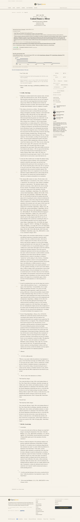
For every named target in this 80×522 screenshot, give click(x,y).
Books (35, 7)
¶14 (19, 355)
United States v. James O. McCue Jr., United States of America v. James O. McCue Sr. (49, 34)
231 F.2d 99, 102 (40, 222)
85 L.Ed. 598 (28, 300)
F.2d (22, 12)
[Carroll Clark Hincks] (54, 115)
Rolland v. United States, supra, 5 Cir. (30, 230)
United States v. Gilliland (30, 45)
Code (14, 7)
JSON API (57, 504)
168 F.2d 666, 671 (26, 211)
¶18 (19, 429)
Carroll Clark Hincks (60, 114)
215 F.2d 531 (43, 314)
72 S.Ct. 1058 (26, 210)
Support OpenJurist (63, 507)
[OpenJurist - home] (40, 4)
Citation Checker (39, 514)
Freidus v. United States (36, 194)
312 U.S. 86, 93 (42, 299)
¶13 (19, 351)
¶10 (19, 235)
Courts (18, 7)
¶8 (19, 158)
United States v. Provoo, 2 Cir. (33, 314)
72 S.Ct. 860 (32, 229)
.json (18, 489)
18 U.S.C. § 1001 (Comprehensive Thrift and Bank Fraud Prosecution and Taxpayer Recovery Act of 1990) (35, 43)
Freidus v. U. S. (42, 433)
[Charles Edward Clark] (54, 112)
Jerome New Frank (59, 117)
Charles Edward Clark (60, 111)
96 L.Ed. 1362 (32, 210)
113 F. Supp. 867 (34, 225)
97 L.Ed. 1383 (26, 194)
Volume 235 (19, 12)
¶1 (19, 73)
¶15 (19, 375)
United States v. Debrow (21, 45)
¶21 (19, 480)
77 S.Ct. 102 (25, 73)
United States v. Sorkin (31, 34)
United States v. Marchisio (57, 55)
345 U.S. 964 (41, 192)
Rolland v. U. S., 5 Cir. (25, 433)
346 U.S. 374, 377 (35, 215)
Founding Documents (40, 511)
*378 (16, 286)
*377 (16, 172)
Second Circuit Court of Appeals (40, 21)
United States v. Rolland (33, 192)
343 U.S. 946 (26, 229)
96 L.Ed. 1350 (39, 229)
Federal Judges (39, 505)
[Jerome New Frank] (54, 118)
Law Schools (38, 508)
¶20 (19, 472)
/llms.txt (56, 502)
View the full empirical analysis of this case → (20, 69)
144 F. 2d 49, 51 (42, 213)
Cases (9, 7)
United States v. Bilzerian (44, 55)
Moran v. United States (39, 208)
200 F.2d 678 (45, 191)
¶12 (19, 313)
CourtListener (58, 101)
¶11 (19, 283)
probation (55, 136)
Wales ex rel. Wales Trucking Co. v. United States (45, 45)
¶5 (19, 92)
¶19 (19, 441)
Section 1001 (26, 179)
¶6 (19, 95)
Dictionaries (30, 7)
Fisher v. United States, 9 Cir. (30, 222)
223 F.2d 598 (28, 196)
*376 (16, 97)
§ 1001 (27, 356)
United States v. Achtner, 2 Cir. (32, 213)
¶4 (19, 85)
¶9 (19, 178)
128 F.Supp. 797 (37, 224)
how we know (34, 47)
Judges (23, 7)
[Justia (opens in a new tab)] (22, 510)
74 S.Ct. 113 (42, 215)
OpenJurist (14, 12)
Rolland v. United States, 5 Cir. (34, 191)
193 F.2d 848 (31, 227)
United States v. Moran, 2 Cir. (39, 206)
